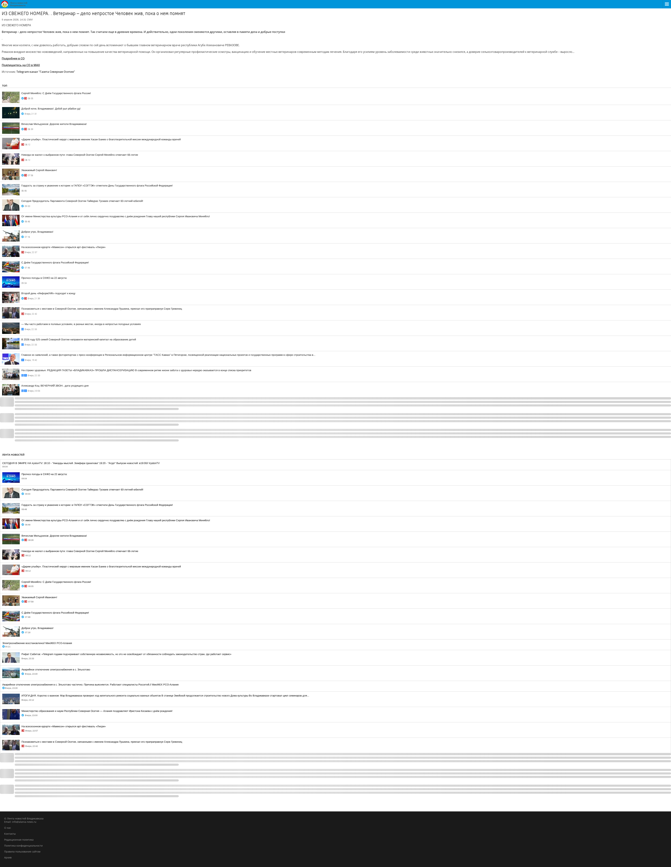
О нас (7, 827)
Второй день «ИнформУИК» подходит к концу (48, 293)
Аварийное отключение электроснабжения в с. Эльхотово (55, 669)
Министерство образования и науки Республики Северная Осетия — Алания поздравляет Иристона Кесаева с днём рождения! (96, 711)
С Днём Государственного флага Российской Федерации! (55, 262)
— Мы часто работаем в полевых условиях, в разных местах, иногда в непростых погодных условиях (81, 324)
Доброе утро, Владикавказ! (37, 231)
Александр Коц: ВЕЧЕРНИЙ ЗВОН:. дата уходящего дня (55, 385)
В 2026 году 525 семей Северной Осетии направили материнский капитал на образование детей (78, 339)
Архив (8, 857)
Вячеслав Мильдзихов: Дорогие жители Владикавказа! (54, 124)
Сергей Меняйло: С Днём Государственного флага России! (56, 93)
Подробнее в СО (13, 58)
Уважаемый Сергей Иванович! (39, 170)
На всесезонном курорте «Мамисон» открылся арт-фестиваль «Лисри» (63, 247)
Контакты (10, 833)
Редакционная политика (19, 839)
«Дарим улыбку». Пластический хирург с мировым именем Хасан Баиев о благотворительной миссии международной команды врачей (101, 139)
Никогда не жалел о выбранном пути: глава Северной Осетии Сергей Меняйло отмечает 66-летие (79, 154)
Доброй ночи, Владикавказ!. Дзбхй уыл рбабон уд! (51, 108)
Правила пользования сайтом (22, 851)
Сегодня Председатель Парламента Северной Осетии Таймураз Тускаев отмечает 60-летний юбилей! (82, 201)
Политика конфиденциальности (23, 845)
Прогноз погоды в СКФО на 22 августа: (44, 278)
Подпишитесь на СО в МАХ (21, 65)
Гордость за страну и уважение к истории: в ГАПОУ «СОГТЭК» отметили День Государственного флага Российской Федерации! (97, 185)
